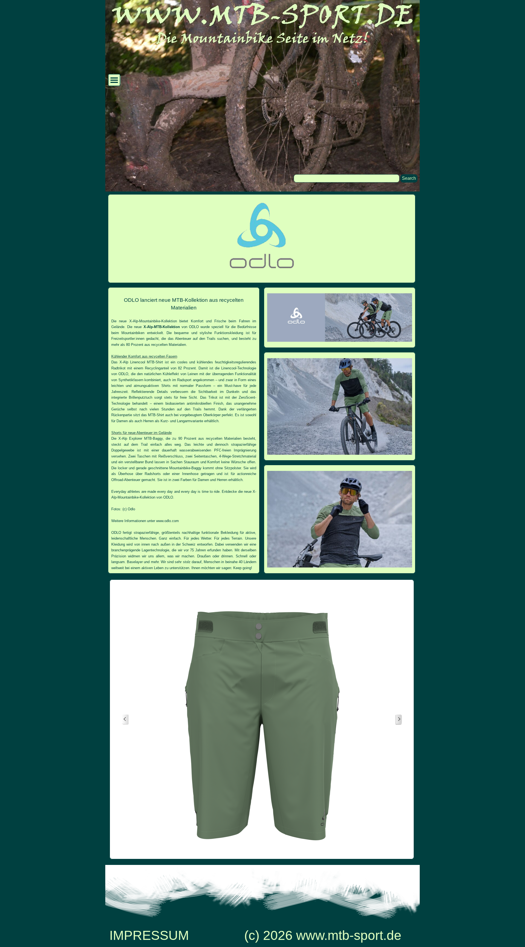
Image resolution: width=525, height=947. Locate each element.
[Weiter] (398, 719)
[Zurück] (125, 719)
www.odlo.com (167, 521)
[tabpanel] (183, 430)
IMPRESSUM (149, 935)
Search (409, 178)
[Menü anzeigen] (114, 80)
